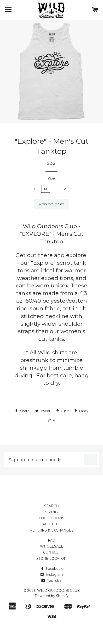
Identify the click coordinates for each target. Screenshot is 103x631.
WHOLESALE (51, 546)
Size (51, 179)
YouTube (54, 580)
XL (66, 189)
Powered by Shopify (52, 596)
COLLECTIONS (51, 518)
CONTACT (51, 552)
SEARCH (51, 506)
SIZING (51, 512)
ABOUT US (51, 524)
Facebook (54, 568)
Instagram (54, 574)
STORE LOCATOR (51, 558)
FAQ (51, 540)
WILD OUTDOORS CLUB (58, 590)
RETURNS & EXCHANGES (52, 530)
